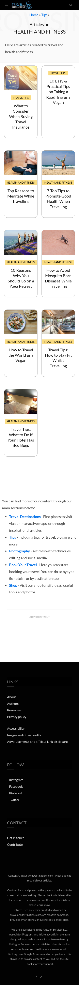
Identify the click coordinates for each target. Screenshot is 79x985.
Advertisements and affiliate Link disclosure (37, 741)
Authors (13, 703)
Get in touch (15, 838)
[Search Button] (70, 5)
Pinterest (15, 793)
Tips (44, 15)
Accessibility (16, 728)
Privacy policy (16, 717)
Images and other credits (24, 735)
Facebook (16, 786)
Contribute (15, 844)
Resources (14, 710)
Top (40, 976)
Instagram (16, 780)
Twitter (14, 800)
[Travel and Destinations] (22, 5)
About (11, 697)
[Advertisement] (39, 630)
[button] (6, 5)
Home (33, 15)
